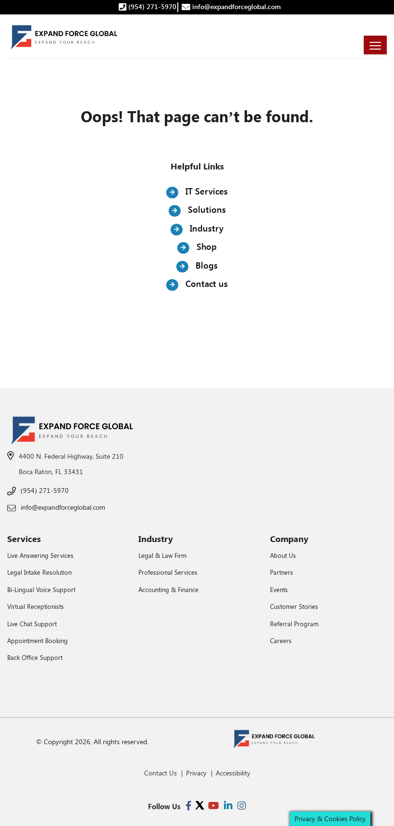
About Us (283, 555)
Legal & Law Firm (162, 555)
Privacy (196, 772)
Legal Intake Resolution (39, 572)
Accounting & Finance (168, 589)
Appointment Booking (37, 640)
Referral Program (294, 624)
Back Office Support (34, 657)
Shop (205, 246)
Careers (281, 640)
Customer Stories (294, 606)
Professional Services (167, 572)
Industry (205, 228)
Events (279, 589)
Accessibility (233, 772)
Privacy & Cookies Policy (330, 818)
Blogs (205, 265)
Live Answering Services (40, 555)
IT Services (205, 191)
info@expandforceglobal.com (235, 6)
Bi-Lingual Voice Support (41, 589)
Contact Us (160, 772)
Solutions (205, 209)
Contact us (205, 283)
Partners (281, 572)
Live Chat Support (32, 624)
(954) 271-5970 (151, 6)
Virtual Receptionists (35, 606)
